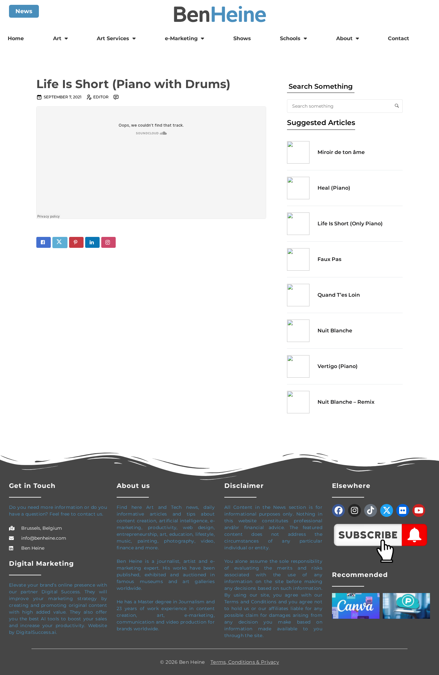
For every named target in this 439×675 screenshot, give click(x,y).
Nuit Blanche (335, 331)
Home (16, 38)
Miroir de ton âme (341, 152)
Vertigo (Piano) (338, 366)
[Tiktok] (370, 510)
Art (57, 38)
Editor (101, 96)
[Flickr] (402, 510)
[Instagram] (354, 510)
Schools (290, 38)
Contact (398, 38)
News (23, 11)
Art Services (113, 38)
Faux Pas (329, 259)
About (344, 38)
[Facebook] (338, 510)
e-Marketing (181, 38)
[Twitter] (386, 510)
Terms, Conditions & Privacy (245, 662)
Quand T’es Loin (339, 295)
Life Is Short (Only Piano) (350, 224)
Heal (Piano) (334, 188)
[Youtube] (418, 510)
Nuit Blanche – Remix (346, 402)
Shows (242, 38)
